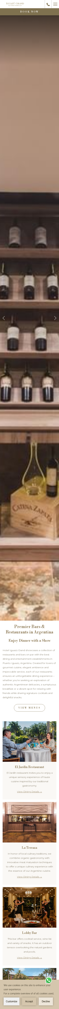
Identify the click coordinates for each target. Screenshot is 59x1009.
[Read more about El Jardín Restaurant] (29, 741)
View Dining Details (28, 791)
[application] (29, 994)
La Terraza (29, 848)
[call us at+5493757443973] (48, 4)
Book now (29, 11)
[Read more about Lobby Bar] (29, 907)
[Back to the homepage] (15, 4)
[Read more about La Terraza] (29, 822)
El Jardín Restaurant (29, 767)
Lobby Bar (29, 933)
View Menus (29, 707)
